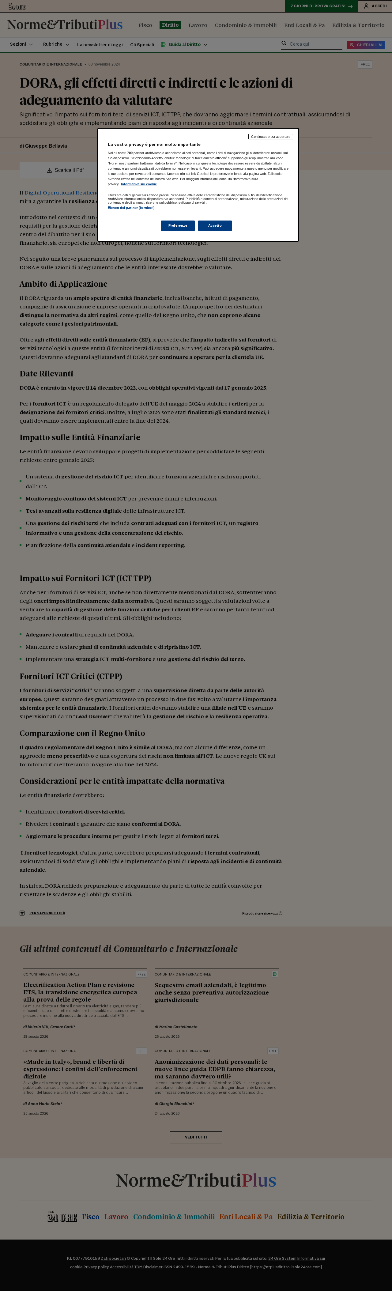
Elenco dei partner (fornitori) (131, 208)
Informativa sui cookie (139, 184)
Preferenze (177, 225)
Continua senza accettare (270, 136)
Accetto (215, 225)
